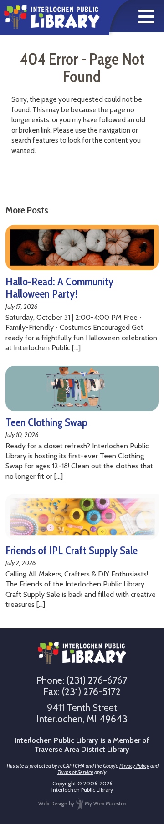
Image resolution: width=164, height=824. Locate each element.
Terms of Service (75, 772)
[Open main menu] (146, 16)
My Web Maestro (104, 803)
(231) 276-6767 (97, 680)
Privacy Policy (134, 765)
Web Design (52, 803)
